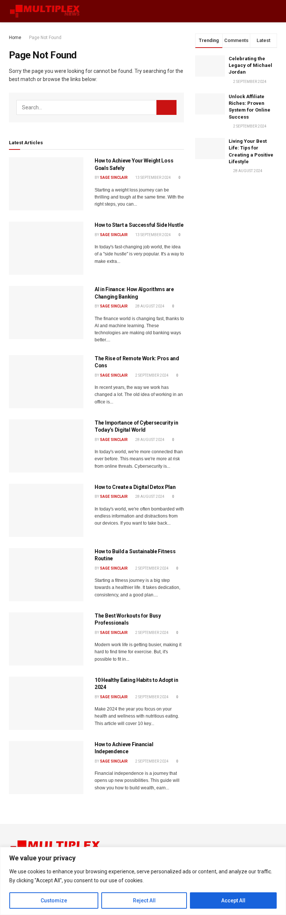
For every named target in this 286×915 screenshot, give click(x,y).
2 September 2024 (151, 375)
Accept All (233, 900)
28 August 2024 (149, 306)
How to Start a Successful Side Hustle (139, 225)
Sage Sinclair (114, 177)
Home (15, 37)
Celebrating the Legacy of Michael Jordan (250, 65)
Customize (54, 900)
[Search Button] (166, 107)
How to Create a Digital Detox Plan (135, 487)
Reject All (144, 900)
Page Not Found (45, 37)
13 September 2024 (152, 177)
